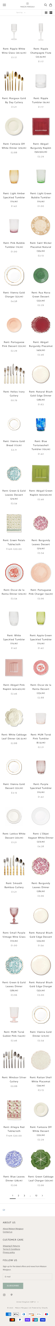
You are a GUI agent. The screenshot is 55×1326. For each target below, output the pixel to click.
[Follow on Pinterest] (11, 1294)
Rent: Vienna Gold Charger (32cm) (14, 295)
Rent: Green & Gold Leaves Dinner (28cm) (14, 986)
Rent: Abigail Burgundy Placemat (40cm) (41, 346)
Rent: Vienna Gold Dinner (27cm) (41, 1034)
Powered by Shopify (40, 1308)
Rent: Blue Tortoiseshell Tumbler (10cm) (41, 445)
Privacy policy (9, 1252)
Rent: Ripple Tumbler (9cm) (41, 100)
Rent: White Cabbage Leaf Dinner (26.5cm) (14, 737)
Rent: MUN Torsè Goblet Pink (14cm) (14, 1034)
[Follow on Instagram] (4, 1294)
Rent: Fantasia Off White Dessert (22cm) (41, 1131)
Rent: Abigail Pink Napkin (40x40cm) (14, 687)
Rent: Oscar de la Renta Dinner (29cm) (14, 592)
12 (36, 1195)
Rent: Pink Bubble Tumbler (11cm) (14, 245)
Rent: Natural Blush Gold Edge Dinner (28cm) (41, 396)
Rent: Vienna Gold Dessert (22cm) (14, 786)
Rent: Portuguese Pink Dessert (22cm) (14, 344)
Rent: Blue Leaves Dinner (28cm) (14, 1179)
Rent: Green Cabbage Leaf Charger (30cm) (40, 1179)
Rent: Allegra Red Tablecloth (14, 1129)
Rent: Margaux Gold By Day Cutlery (14, 100)
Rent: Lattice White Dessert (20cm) (14, 836)
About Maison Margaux (13, 1229)
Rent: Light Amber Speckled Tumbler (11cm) (14, 197)
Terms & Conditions (11, 1249)
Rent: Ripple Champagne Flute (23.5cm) (40, 53)
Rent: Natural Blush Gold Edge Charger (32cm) (41, 986)
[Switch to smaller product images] (51, 13)
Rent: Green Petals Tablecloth (14, 542)
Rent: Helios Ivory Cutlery (14, 394)
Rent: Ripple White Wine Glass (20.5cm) (14, 51)
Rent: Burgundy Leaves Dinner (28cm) (41, 887)
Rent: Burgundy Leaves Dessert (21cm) (41, 544)
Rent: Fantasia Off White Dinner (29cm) (14, 146)
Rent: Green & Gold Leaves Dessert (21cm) (14, 495)
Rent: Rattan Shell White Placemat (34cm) (41, 1081)
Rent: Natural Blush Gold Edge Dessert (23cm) (41, 937)
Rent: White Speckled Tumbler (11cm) (14, 639)
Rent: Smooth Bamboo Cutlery (14, 885)
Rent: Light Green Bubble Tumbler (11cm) (40, 197)
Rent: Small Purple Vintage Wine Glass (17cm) (14, 937)
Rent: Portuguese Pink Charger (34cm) (41, 592)
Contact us (7, 1232)
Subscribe (13, 1286)
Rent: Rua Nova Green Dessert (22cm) (41, 297)
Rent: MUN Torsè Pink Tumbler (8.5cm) (41, 739)
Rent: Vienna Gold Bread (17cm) (14, 443)
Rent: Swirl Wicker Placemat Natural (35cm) (41, 247)
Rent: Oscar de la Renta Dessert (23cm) (40, 689)
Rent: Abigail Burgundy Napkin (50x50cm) (40, 148)
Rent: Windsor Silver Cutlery (14, 1080)
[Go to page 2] (42, 1195)
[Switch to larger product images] (46, 13)
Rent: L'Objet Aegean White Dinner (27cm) (40, 838)
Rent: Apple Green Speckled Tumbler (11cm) (41, 639)
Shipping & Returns (11, 1246)
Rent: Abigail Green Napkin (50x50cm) (40, 493)
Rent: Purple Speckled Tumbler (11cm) (41, 788)
